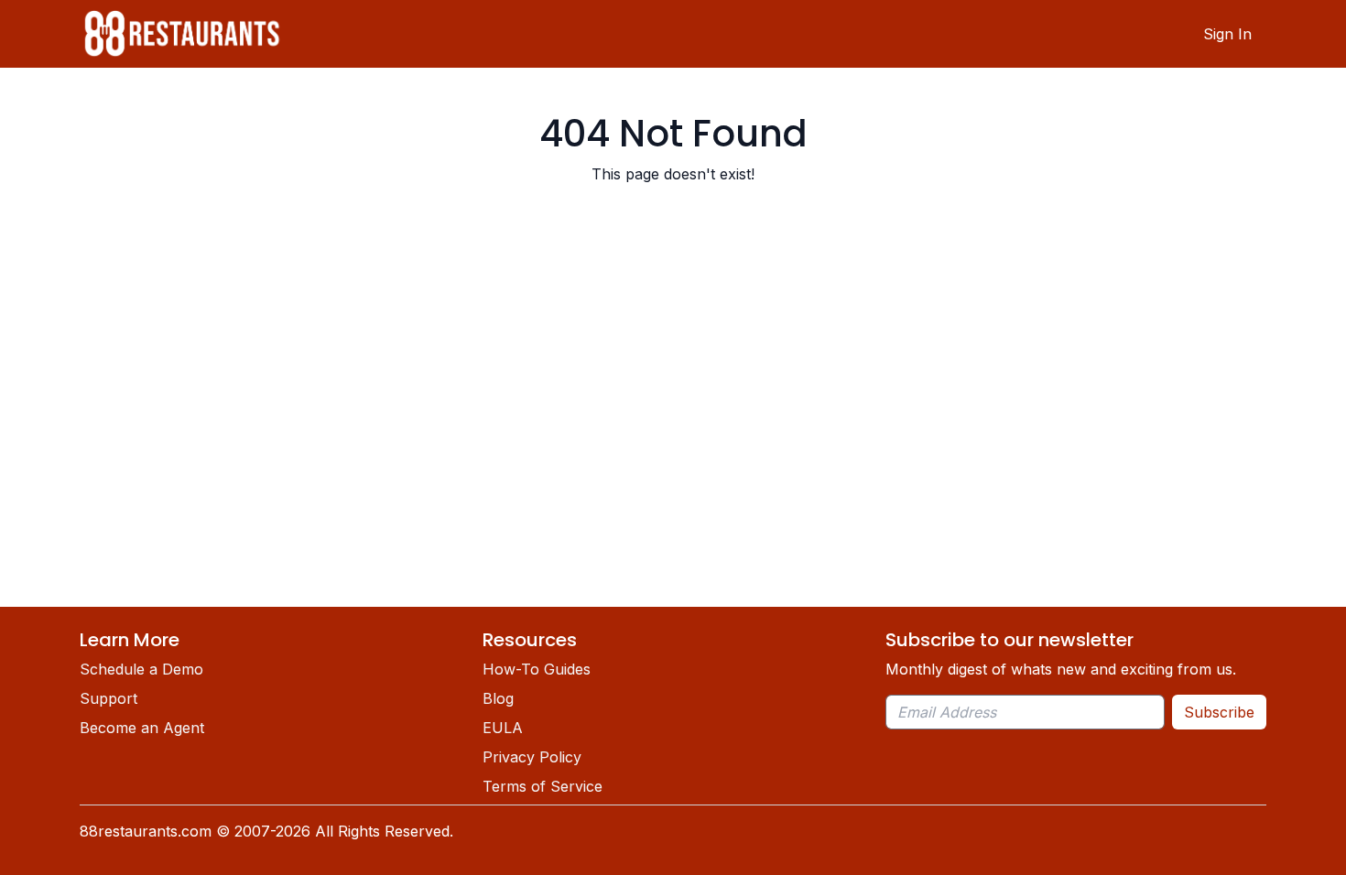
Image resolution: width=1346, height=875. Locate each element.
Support (108, 698)
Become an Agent (142, 727)
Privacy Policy (532, 757)
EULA (503, 727)
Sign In (1227, 34)
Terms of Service (542, 786)
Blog (498, 698)
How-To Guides (537, 669)
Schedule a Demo (141, 669)
